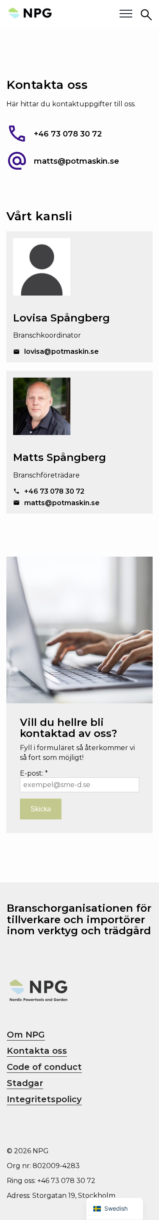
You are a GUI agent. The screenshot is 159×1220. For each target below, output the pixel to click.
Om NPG (26, 1034)
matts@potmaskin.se (76, 161)
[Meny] (126, 14)
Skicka (41, 809)
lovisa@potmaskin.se (61, 351)
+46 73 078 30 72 (68, 134)
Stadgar (25, 1083)
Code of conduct (44, 1067)
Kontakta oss (37, 1051)
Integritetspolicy (44, 1099)
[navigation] (114, 1208)
